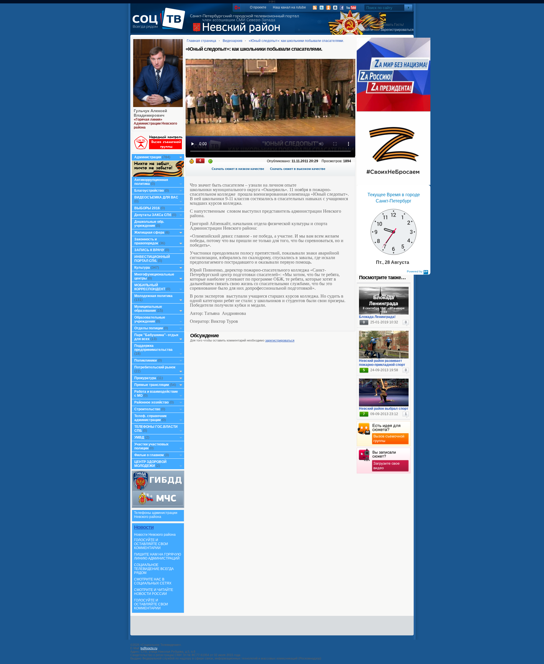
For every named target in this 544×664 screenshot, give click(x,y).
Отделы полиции (148, 328)
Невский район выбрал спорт (383, 409)
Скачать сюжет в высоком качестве (297, 168)
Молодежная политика (153, 296)
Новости (144, 527)
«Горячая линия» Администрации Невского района (155, 123)
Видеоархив (232, 41)
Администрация (147, 157)
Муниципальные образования (148, 309)
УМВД (139, 437)
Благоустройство (149, 191)
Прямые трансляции (151, 385)
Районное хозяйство (151, 402)
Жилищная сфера (149, 232)
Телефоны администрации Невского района (155, 515)
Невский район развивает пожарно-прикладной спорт (382, 363)
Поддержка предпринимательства (153, 348)
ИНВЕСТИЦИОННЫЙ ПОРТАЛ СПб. (152, 259)
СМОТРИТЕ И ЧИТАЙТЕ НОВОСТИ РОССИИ (153, 592)
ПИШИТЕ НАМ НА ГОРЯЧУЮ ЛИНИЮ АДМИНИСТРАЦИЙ (157, 556)
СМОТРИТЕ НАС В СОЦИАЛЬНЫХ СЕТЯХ (152, 581)
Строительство (147, 409)
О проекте (258, 7)
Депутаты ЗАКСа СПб (152, 215)
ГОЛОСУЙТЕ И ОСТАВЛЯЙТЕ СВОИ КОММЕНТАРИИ (151, 544)
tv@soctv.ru (149, 648)
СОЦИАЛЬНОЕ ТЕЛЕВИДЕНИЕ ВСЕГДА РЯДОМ (154, 569)
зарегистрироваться (279, 340)
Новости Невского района (155, 535)
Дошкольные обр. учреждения (149, 224)
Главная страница (201, 41)
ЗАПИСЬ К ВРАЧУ (149, 250)
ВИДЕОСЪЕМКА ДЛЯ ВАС (156, 197)
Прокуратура (145, 378)
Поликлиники (145, 360)
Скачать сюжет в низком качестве (238, 168)
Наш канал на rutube (289, 7)
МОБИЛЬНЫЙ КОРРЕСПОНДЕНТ (150, 287)
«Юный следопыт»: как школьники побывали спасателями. (296, 41)
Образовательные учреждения (149, 319)
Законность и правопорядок (146, 241)
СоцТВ (160, 22)
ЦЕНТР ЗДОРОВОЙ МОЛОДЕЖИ (150, 464)
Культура (142, 268)
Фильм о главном (149, 455)
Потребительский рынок (154, 367)
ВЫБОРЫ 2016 (147, 208)
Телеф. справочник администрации (150, 418)
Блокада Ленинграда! (377, 317)
